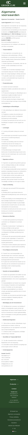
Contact (14, 388)
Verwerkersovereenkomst (14, 420)
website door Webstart (14, 425)
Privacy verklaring (14, 417)
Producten (13, 384)
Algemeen (13, 379)
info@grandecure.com (14, 402)
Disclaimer (14, 422)
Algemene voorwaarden (14, 414)
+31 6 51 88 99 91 (14, 400)
